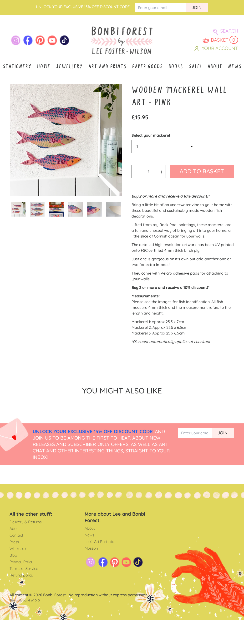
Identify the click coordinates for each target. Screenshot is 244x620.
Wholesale (18, 548)
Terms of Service (24, 568)
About (214, 66)
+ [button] (161, 171)
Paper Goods (147, 66)
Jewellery (69, 66)
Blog (13, 555)
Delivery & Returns (25, 521)
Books (175, 66)
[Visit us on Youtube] (52, 40)
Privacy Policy (21, 561)
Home (43, 66)
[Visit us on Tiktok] (64, 40)
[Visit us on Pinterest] (40, 40)
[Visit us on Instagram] (15, 40)
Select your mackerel (151, 135)
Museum (92, 548)
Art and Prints (107, 66)
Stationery (17, 66)
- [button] (136, 171)
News (234, 66)
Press (14, 541)
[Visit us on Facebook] (28, 40)
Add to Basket (202, 171)
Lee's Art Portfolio (99, 541)
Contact (16, 535)
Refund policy (21, 575)
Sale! (195, 66)
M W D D (33, 600)
